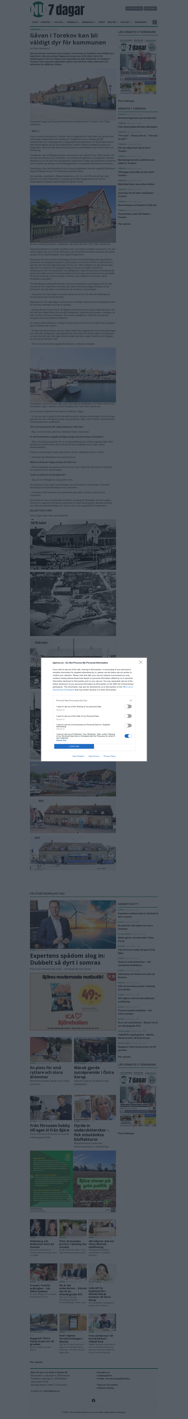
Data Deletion (78, 756)
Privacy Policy (110, 756)
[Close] (141, 663)
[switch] (128, 706)
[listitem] (94, 700)
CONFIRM (74, 746)
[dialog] (94, 709)
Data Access (94, 756)
